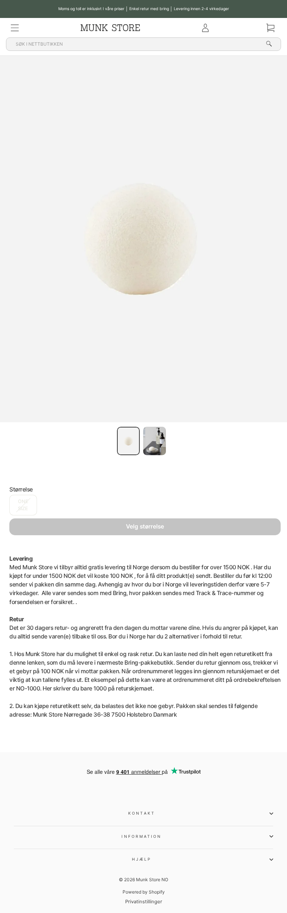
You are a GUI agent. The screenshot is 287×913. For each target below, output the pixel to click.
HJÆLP (141, 859)
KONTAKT (141, 813)
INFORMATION (141, 836)
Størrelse (21, 489)
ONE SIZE (23, 505)
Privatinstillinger (143, 901)
